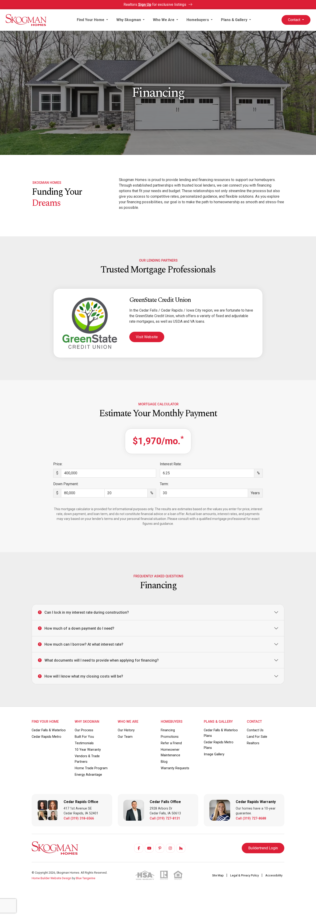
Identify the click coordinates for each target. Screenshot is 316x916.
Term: (164, 484)
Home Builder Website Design (51, 878)
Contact (294, 20)
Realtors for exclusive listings (155, 4)
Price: (57, 464)
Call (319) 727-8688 (251, 818)
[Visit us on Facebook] (138, 848)
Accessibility (273, 875)
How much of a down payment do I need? (79, 628)
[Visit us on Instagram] (170, 848)
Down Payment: (65, 484)
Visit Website (147, 337)
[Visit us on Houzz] (181, 848)
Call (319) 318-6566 (79, 818)
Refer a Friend (171, 743)
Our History (126, 730)
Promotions (170, 737)
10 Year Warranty (88, 750)
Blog (164, 762)
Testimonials (84, 743)
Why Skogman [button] (129, 20)
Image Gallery (214, 754)
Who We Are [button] (164, 20)
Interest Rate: (171, 464)
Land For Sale (257, 737)
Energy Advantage (88, 775)
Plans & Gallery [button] (234, 20)
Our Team (125, 737)
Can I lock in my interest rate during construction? (86, 612)
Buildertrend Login (263, 848)
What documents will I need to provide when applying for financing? (101, 660)
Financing (168, 730)
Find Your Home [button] (91, 20)
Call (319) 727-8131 (165, 818)
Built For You (84, 737)
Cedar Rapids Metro (46, 737)
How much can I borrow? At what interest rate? (83, 644)
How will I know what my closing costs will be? (83, 676)
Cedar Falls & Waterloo (49, 730)
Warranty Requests (175, 768)
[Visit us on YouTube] (149, 848)
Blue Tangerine (85, 878)
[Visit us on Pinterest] (159, 848)
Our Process (84, 730)
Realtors (253, 743)
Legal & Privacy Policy (245, 875)
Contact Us (255, 730)
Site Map (218, 875)
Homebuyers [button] (198, 20)
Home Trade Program (91, 768)
